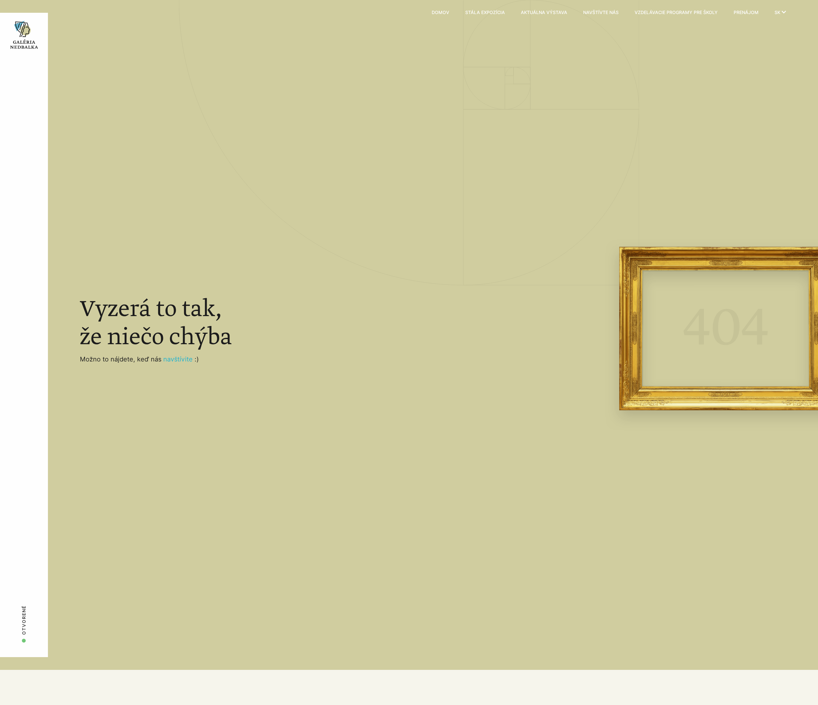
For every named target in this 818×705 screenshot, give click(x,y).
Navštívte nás (601, 12)
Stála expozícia (485, 12)
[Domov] (42, 12)
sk (778, 12)
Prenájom (746, 12)
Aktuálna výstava (544, 12)
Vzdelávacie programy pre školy (676, 12)
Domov (440, 12)
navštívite (179, 359)
